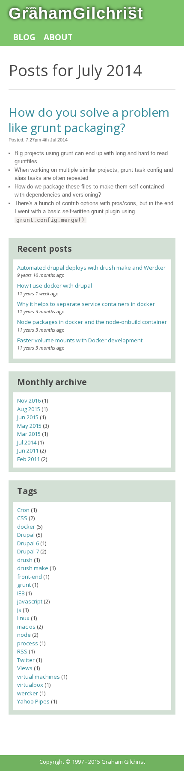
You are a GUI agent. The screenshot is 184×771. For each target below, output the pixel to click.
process (27, 643)
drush (25, 560)
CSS (22, 518)
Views (25, 668)
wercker (27, 693)
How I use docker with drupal (54, 285)
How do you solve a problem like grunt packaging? (89, 119)
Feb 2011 (28, 459)
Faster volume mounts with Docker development (79, 340)
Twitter (26, 660)
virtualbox (30, 685)
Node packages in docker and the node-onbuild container (92, 322)
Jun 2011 (28, 450)
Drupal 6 (28, 543)
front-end (29, 576)
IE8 (20, 593)
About (58, 37)
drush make (32, 568)
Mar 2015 (29, 434)
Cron (23, 510)
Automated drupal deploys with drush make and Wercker (91, 267)
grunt (24, 585)
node (24, 635)
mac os (26, 626)
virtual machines (38, 676)
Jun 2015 (28, 417)
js (19, 610)
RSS (22, 651)
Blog (24, 37)
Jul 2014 (26, 442)
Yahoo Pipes (33, 701)
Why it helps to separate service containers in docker (86, 304)
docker (26, 526)
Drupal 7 (28, 551)
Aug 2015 (28, 409)
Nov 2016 (29, 400)
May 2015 (29, 426)
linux (23, 618)
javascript (29, 601)
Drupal (26, 535)
